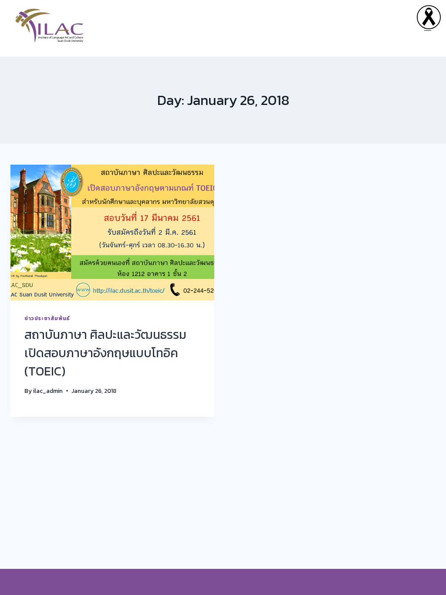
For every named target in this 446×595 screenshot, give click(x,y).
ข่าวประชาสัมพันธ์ (47, 318)
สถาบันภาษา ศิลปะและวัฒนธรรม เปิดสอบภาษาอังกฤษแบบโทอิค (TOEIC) (105, 352)
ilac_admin (48, 390)
